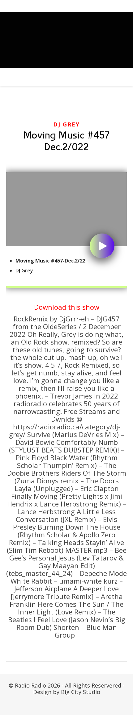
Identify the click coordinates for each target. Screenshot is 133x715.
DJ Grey (66, 124)
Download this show (66, 307)
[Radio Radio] (66, 40)
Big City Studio (80, 692)
